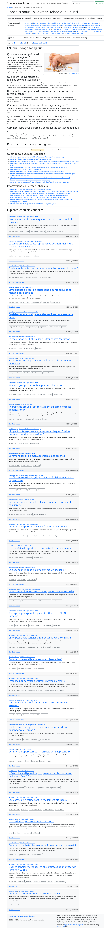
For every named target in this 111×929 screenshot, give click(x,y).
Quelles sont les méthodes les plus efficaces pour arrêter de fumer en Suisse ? (42, 868)
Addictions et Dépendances (26, 404)
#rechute (26, 739)
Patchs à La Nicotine (56, 33)
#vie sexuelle (21, 579)
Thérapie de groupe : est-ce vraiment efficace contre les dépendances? (40, 408)
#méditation (12, 348)
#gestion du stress (45, 761)
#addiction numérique (24, 668)
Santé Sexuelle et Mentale (25, 287)
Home (37, 3)
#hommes (46, 302)
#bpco (11, 625)
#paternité (40, 787)
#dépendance (58, 394)
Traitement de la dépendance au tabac (27, 217)
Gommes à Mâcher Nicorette (73, 33)
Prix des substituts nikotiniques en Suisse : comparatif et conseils (40, 220)
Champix (78, 25)
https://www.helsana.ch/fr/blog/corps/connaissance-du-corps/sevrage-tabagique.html (38, 167)
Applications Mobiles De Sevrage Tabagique (76, 23)
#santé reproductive (24, 256)
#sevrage (18, 739)
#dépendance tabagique (16, 881)
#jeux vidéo (12, 668)
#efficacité (38, 419)
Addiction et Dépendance (27, 266)
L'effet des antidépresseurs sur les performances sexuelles (41, 591)
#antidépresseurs (14, 601)
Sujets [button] (43, 3)
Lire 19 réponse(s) (14, 652)
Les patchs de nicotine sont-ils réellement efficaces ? (38, 799)
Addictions (12, 217)
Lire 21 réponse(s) (14, 695)
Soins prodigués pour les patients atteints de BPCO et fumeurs (39, 614)
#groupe (19, 419)
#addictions (32, 490)
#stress (29, 514)
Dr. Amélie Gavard (20, 43)
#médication (21, 647)
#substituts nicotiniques (16, 277)
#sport (11, 557)
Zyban (43, 27)
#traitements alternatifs (35, 690)
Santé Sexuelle (13, 589)
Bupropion (95, 23)
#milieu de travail (37, 854)
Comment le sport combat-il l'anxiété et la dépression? (39, 751)
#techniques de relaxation (26, 348)
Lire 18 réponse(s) (14, 378)
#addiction (39, 348)
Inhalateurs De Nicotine (52, 25)
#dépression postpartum (16, 787)
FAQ (48, 3)
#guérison (29, 557)
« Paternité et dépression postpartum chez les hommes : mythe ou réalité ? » (40, 775)
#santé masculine (60, 881)
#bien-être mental (39, 668)
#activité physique (33, 536)
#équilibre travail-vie (40, 514)
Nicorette (50, 27)
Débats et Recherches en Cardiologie (30, 429)
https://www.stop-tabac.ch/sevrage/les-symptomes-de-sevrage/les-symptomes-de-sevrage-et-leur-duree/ (44, 161)
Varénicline (28, 23)
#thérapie (12, 419)
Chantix (37, 27)
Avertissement (56, 3)
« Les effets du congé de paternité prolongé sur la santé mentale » (40, 362)
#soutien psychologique (53, 787)
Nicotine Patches (78, 27)
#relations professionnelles (17, 514)
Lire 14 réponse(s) (14, 495)
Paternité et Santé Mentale (26, 358)
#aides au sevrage (54, 327)
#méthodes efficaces (40, 881)
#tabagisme (12, 256)
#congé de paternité (15, 373)
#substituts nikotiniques (16, 231)
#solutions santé (48, 809)
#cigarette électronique (16, 327)
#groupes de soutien (15, 394)
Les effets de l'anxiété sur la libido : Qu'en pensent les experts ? (39, 704)
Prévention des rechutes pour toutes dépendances (30, 725)
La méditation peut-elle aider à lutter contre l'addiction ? (40, 339)
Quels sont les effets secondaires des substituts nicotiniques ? (43, 268)
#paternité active (48, 373)
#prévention (34, 739)
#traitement (56, 625)
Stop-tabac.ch (66, 27)
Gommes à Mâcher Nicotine (34, 25)
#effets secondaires (45, 277)
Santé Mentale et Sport (24, 749)
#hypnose (12, 690)
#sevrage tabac (21, 690)
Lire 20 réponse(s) (14, 563)
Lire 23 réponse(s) (14, 744)
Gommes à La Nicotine (40, 33)
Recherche (99, 3)
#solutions (38, 905)
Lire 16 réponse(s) (14, 236)
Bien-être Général (14, 266)
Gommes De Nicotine (92, 27)
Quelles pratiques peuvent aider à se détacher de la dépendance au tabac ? (38, 728)
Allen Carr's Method (81, 31)
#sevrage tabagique (31, 277)
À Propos (65, 3)
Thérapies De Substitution (60, 29)
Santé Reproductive (14, 241)
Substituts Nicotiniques (41, 31)
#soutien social (13, 302)
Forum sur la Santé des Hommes (20, 3)
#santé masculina (45, 739)
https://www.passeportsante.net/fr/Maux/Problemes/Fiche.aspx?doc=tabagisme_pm (37, 157)
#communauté (55, 302)
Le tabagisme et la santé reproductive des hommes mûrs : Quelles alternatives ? (41, 245)
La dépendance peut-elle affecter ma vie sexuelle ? (37, 569)
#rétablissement (22, 490)
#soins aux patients (35, 625)
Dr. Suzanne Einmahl (40, 43)
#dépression (20, 761)
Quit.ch (92, 31)
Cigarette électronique (57, 31)
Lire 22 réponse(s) (14, 307)
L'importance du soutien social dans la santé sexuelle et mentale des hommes (40, 291)
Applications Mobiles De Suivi (92, 25)
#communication (14, 465)
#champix (12, 647)
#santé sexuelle (36, 302)
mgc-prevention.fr (73, 73)
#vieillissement (37, 256)
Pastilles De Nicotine (31, 29)
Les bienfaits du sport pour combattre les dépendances (40, 548)
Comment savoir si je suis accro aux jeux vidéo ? (35, 659)
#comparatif (34, 231)
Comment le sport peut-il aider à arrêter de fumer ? (38, 526)
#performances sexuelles (29, 601)
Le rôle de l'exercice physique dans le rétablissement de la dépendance (41, 479)
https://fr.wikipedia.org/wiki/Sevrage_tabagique (25, 169)
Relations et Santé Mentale (26, 499)
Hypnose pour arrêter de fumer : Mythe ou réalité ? (37, 680)
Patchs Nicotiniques (39, 23)
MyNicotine (70, 31)
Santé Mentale (13, 287)
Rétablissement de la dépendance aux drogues (29, 475)
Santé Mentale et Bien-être (29, 700)
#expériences (43, 327)
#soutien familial (26, 465)
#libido (19, 715)
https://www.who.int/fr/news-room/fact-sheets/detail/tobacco (30, 189)
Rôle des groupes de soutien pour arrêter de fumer (37, 385)
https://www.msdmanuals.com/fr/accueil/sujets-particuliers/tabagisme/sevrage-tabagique (39, 182)
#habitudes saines (46, 536)
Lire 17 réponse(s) (14, 332)
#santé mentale (24, 302)
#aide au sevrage (52, 231)
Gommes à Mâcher (54, 23)
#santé (61, 231)
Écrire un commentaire (16, 261)
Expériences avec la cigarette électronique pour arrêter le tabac (41, 316)
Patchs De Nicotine (67, 25)
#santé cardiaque (35, 443)
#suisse (42, 231)
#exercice (12, 490)
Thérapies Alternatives (78, 29)
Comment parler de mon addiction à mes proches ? (37, 455)
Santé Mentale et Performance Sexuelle (29, 589)
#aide (50, 394)
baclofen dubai (61, 926)
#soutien (45, 419)
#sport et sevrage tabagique (17, 536)
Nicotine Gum (29, 27)
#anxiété (11, 715)
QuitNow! (58, 27)
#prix (27, 231)
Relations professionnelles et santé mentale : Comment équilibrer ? (40, 503)
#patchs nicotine (14, 809)
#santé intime (32, 579)
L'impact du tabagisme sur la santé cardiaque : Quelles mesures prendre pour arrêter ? (39, 433)
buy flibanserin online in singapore (73, 925)
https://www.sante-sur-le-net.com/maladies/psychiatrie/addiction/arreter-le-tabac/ (37, 172)
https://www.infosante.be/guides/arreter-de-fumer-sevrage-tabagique (33, 204)
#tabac (11, 739)
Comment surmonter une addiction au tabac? (34, 893)
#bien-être (27, 373)
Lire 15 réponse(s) (14, 766)
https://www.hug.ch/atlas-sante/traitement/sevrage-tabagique (30, 159)
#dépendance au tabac (51, 690)
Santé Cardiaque (13, 429)
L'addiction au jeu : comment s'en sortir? (31, 821)
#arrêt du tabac (23, 443)
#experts (25, 715)
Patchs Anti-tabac (45, 29)
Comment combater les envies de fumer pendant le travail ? (42, 845)
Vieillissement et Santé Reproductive (31, 241)
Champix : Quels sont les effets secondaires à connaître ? (40, 637)
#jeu (10, 833)
